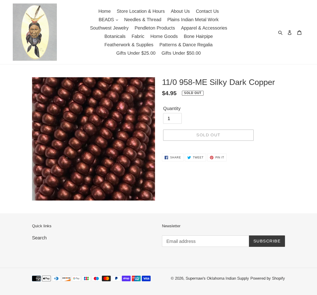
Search (39, 237)
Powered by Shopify (267, 278)
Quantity (172, 108)
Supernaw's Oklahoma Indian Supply (217, 278)
